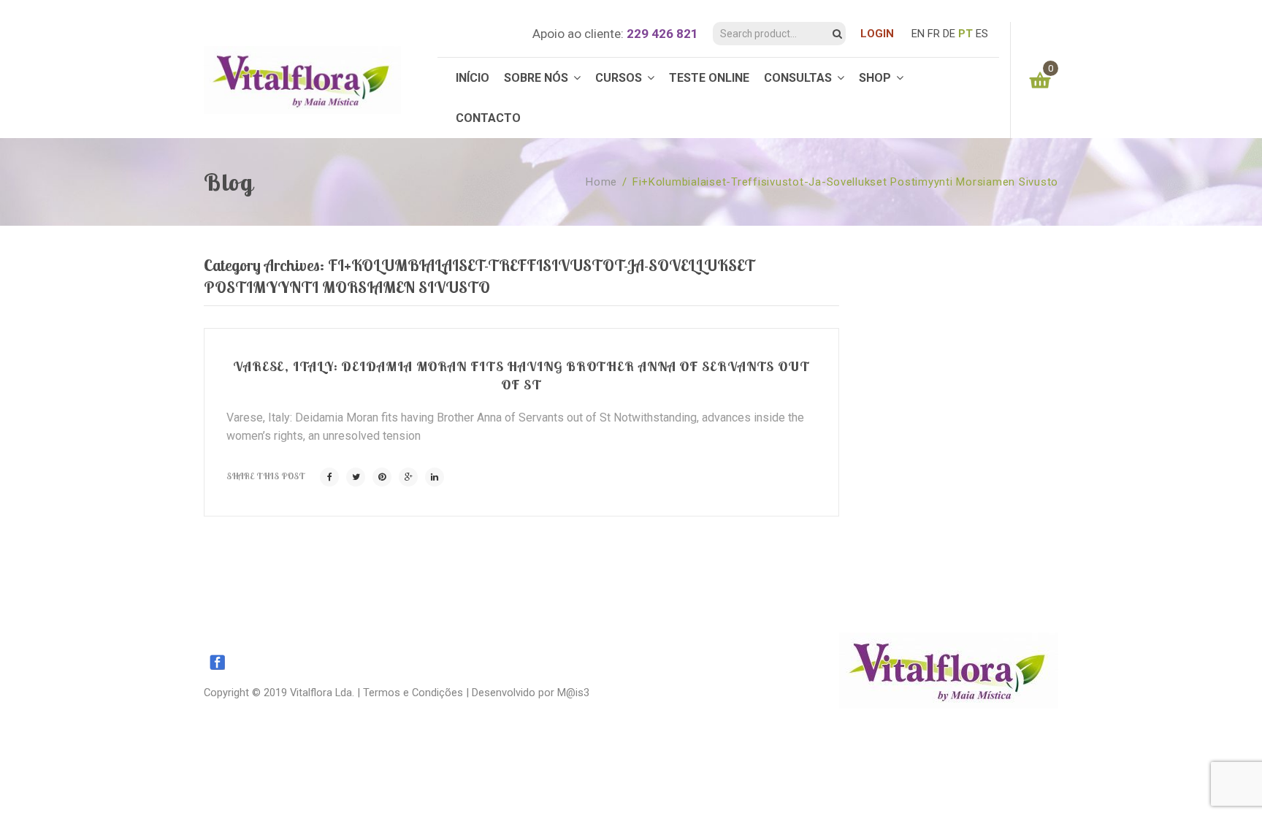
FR (934, 33)
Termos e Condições (413, 692)
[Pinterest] (381, 477)
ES (982, 33)
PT (965, 33)
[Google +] (408, 477)
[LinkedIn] (434, 477)
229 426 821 (662, 33)
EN (918, 33)
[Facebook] (329, 477)
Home (601, 181)
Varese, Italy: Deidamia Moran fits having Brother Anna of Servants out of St (521, 375)
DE (949, 33)
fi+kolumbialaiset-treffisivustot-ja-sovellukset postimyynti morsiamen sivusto (845, 181)
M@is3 (573, 692)
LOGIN (877, 33)
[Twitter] (355, 477)
